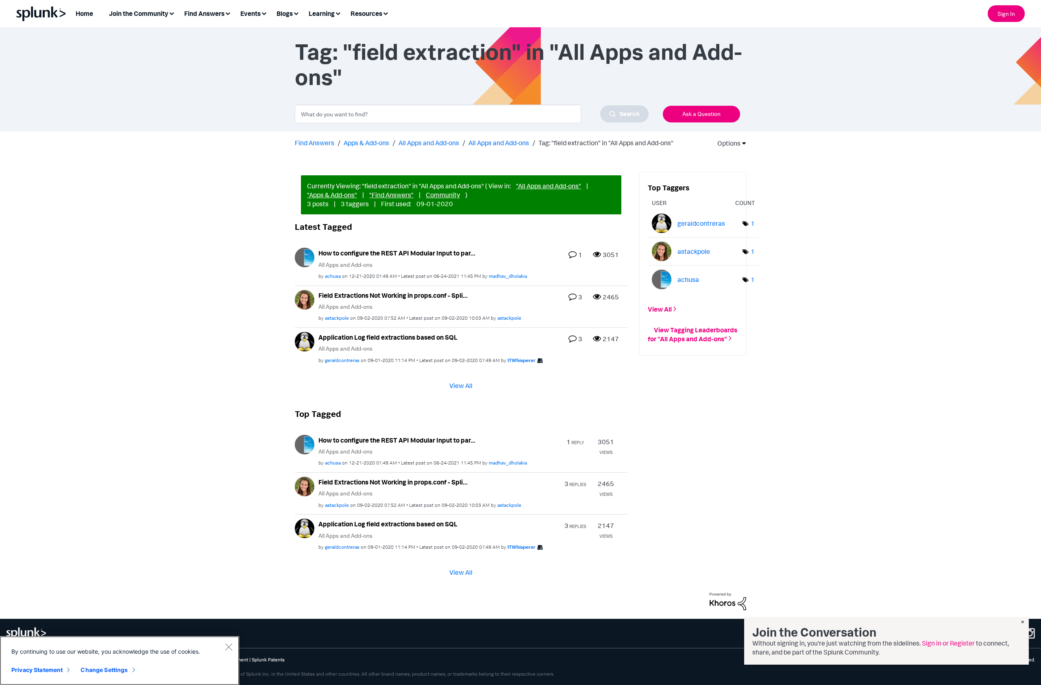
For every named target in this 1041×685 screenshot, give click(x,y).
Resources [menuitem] (366, 13)
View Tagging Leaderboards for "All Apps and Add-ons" (692, 333)
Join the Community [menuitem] (138, 13)
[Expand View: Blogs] (296, 13)
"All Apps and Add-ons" (548, 186)
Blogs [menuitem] (285, 13)
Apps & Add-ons (366, 143)
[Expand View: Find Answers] (228, 13)
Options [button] (726, 143)
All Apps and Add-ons (429, 143)
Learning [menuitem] (322, 13)
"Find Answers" (391, 195)
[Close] (228, 647)
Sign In (1006, 13)
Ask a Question (701, 113)
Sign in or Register (948, 643)
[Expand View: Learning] (338, 13)
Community (443, 195)
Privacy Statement (37, 669)
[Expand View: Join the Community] (172, 13)
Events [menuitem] (250, 13)
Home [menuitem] (84, 13)
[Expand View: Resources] (385, 13)
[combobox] (472, 114)
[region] (119, 660)
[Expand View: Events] (264, 13)
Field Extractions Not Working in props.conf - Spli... (393, 295)
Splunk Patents (268, 660)
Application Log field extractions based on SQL (387, 337)
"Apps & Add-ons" (332, 195)
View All (461, 385)
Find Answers (314, 143)
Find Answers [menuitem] (204, 13)
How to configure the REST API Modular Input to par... (396, 253)
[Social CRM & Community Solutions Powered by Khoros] (728, 601)
